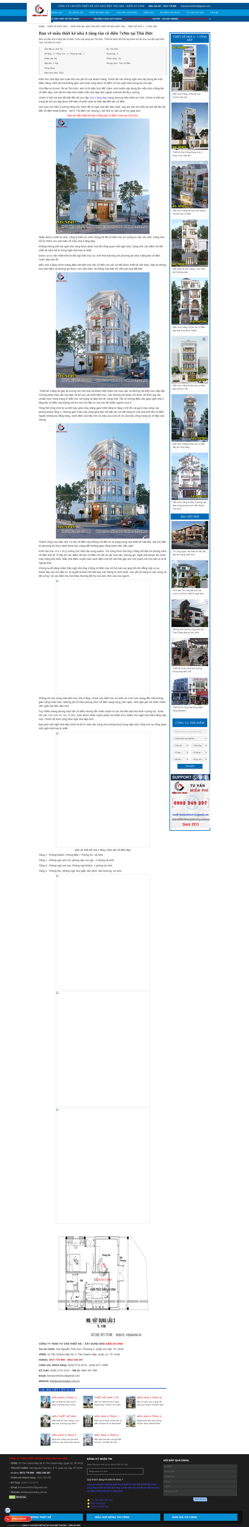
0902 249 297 (155, 6)
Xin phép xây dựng (170, 13)
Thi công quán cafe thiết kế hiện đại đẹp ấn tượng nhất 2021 (189, 553)
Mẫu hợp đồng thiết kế (34, 1517)
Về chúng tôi (76, 13)
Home (42, 26)
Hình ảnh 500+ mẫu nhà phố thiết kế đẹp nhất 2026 (98, 26)
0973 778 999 (170, 6)
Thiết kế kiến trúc (57, 26)
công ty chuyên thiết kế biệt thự (104, 1484)
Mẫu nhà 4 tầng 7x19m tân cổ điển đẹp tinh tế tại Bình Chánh (108, 1416)
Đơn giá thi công (184, 1517)
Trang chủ (56, 13)
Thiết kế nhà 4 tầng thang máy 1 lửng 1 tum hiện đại (108, 1397)
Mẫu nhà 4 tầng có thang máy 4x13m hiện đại (66, 1397)
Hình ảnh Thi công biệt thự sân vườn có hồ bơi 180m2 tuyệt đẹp (188, 592)
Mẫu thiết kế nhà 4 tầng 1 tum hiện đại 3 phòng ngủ (66, 1416)
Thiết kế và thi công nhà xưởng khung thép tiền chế (187, 670)
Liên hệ (214, 13)
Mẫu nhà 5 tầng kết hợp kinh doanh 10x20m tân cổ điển (151, 1397)
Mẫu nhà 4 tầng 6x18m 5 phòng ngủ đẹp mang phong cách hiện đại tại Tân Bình (108, 1435)
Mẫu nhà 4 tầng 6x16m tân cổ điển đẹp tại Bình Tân (151, 1416)
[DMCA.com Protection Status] (18, 1498)
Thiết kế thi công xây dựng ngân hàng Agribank (188, 709)
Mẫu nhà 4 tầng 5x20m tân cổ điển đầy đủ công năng (66, 1435)
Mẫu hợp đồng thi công (112, 1517)
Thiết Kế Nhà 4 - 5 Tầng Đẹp (142, 26)
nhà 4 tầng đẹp (98, 97)
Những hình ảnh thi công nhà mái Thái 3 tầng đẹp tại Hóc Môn (188, 631)
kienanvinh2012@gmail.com (195, 6)
